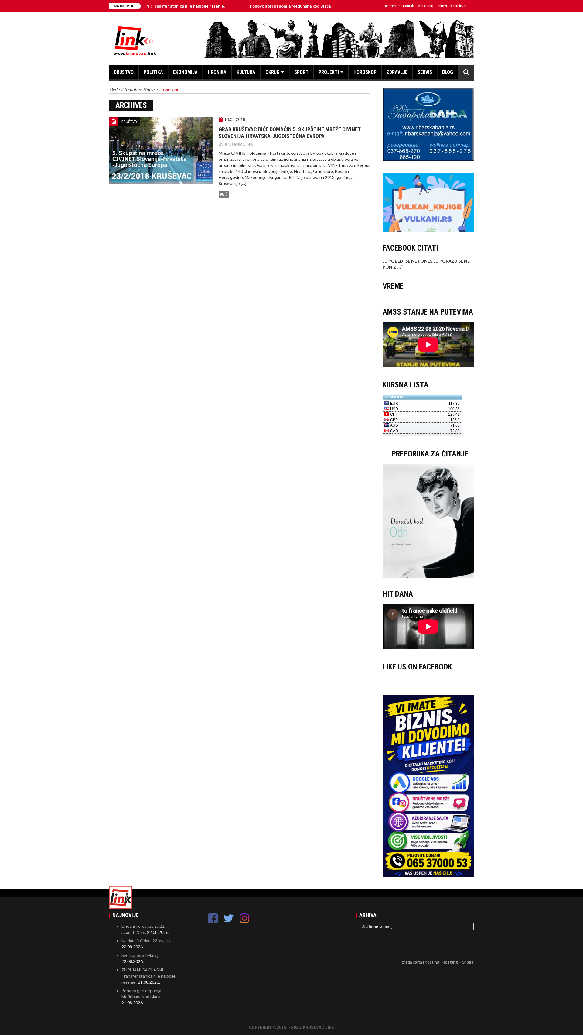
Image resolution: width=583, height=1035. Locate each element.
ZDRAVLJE (397, 72)
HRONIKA (217, 72)
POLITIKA (153, 72)
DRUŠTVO (124, 72)
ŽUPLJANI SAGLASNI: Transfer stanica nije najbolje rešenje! (148, 976)
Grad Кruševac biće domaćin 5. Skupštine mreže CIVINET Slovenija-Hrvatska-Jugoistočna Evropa (289, 132)
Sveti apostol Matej (139, 955)
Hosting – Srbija (458, 962)
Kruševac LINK (239, 143)
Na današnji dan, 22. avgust (146, 940)
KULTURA (246, 72)
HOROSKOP (365, 72)
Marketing (425, 6)
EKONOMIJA (185, 72)
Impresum (393, 6)
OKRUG (272, 72)
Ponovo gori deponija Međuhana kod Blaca (257, 6)
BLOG (447, 72)
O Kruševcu (458, 6)
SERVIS (425, 72)
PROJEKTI (329, 72)
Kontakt (409, 6)
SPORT (301, 72)
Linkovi (441, 6)
